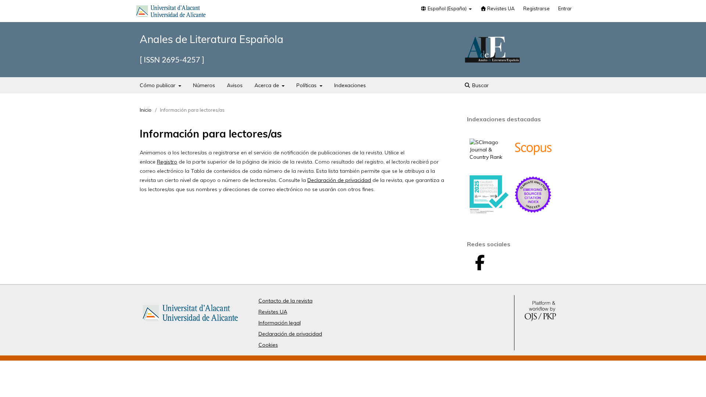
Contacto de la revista (285, 300)
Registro (167, 161)
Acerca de (267, 85)
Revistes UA (500, 8)
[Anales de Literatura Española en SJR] (489, 157)
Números (204, 85)
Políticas (307, 85)
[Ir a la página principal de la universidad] (171, 12)
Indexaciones (350, 85)
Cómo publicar (158, 85)
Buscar (480, 85)
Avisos (235, 85)
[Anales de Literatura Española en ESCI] (533, 212)
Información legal (279, 322)
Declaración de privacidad (339, 180)
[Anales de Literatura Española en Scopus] (533, 166)
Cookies (268, 344)
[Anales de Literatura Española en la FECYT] (489, 211)
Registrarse (536, 8)
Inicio (145, 110)
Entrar (565, 8)
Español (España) (447, 8)
